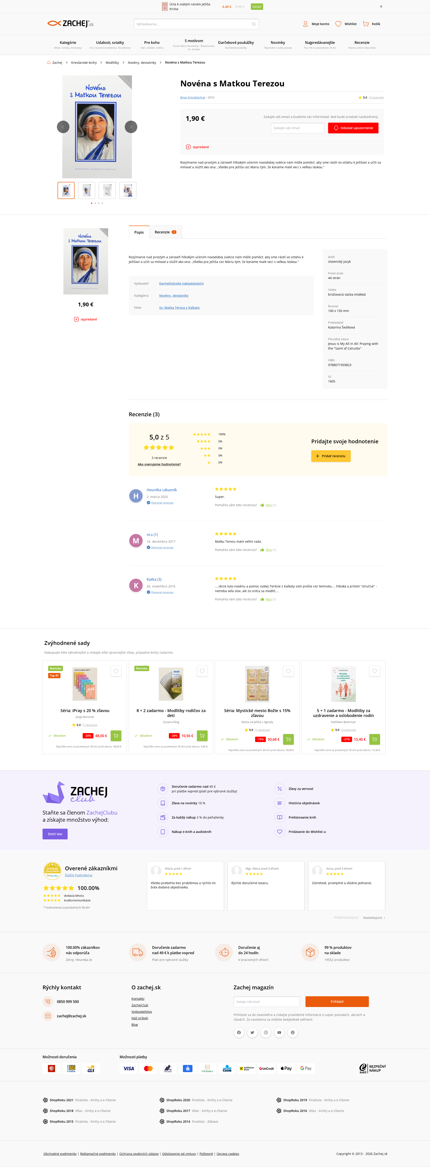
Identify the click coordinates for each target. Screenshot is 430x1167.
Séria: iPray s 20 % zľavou (84, 710)
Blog (134, 1024)
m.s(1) (152, 534)
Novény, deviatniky (142, 62)
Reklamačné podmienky (98, 1154)
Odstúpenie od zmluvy (179, 1154)
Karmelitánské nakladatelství (181, 283)
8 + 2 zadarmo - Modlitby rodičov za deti (171, 713)
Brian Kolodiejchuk (192, 97)
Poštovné (206, 1154)
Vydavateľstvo (141, 1011)
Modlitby (112, 62)
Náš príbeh (139, 1018)
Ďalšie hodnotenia (78, 875)
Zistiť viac (55, 834)
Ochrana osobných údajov (139, 1154)
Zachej (57, 62)
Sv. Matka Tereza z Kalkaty (179, 307)
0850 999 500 (68, 1001)
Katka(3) (154, 579)
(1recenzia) (89, 725)
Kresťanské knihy (84, 62)
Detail (257, 6)
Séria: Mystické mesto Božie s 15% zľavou (257, 713)
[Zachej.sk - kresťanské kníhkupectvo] (70, 24)
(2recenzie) (348, 730)
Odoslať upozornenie (357, 128)
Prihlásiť (337, 1001)
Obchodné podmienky (60, 1154)
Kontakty (137, 998)
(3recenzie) (376, 97)
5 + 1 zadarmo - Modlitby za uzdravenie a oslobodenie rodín (343, 713)
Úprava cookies (228, 1154)
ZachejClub (139, 1005)
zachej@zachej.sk (71, 1015)
